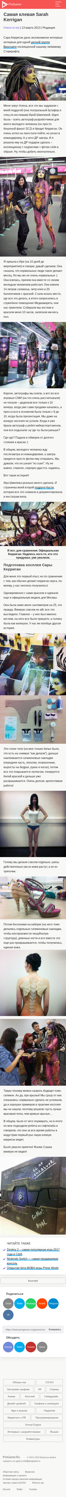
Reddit (42, 1303)
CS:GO (50, 1382)
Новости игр (12, 27)
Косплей (33, 1280)
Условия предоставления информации (22, 1479)
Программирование (47, 1417)
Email (8, 1303)
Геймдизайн (51, 1396)
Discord (8, 1347)
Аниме (11, 1396)
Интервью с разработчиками (24, 1431)
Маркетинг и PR (17, 1417)
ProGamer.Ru (11, 1457)
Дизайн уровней (16, 1403)
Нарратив (49, 1410)
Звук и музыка (19, 1410)
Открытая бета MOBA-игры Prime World (32, 1267)
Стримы (54, 1389)
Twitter (20, 1303)
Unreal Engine (33, 1424)
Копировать (54, 1328)
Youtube (31, 1347)
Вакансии (30, 1472)
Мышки (54, 1431)
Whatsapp (31, 1303)
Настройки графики (18, 1389)
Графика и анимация (46, 1403)
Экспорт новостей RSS (14, 1483)
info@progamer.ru (31, 1461)
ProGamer (15, 4)
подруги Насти (44, 487)
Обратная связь (11, 1472)
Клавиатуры (33, 1438)
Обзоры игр (19, 1382)
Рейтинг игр (38, 1483)
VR (39, 1389)
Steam (42, 1347)
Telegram (53, 1303)
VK (8, 1315)
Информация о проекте (15, 1475)
